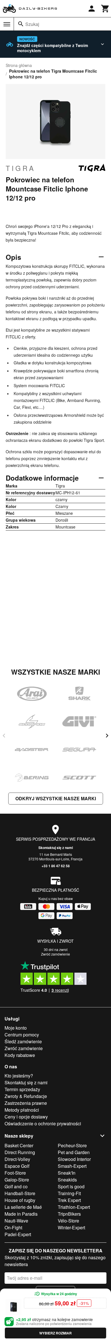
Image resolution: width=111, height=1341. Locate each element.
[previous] (4, 736)
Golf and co (16, 1186)
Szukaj (32, 24)
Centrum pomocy (22, 1034)
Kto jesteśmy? (19, 1075)
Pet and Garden (74, 1152)
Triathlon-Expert (74, 1207)
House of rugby (20, 1200)
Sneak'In (66, 1172)
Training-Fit (69, 1193)
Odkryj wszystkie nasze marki (55, 798)
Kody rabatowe (20, 1055)
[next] (107, 736)
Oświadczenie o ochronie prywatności (43, 1123)
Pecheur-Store (72, 1145)
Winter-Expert (71, 1227)
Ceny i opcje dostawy (26, 1116)
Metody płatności (22, 1110)
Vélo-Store (68, 1220)
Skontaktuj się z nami (55, 847)
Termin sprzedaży (22, 1089)
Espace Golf (17, 1166)
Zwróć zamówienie (55, 954)
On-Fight (13, 1227)
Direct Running (20, 1152)
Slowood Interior (74, 1159)
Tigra (20, 168)
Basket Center (19, 1145)
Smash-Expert (72, 1166)
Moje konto (16, 1027)
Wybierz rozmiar (55, 1333)
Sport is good (71, 1186)
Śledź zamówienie (23, 1041)
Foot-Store (15, 1172)
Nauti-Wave (16, 1220)
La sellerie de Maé (23, 1207)
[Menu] (7, 24)
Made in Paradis (21, 1214)
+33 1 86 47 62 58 (56, 865)
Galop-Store (17, 1179)
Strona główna (19, 65)
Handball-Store (20, 1193)
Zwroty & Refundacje (26, 1096)
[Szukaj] (20, 23)
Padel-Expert (18, 1234)
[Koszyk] (105, 8)
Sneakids (67, 1179)
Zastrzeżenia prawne (26, 1103)
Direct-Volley (17, 1159)
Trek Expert (69, 1200)
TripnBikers (69, 1214)
